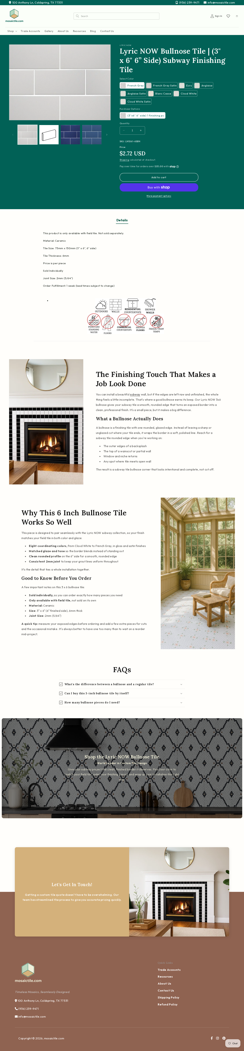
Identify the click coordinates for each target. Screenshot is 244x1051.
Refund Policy (168, 1004)
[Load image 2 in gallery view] (49, 135)
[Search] (77, 16)
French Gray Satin (165, 85)
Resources (165, 976)
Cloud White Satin (139, 101)
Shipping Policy (168, 997)
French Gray (136, 85)
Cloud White (189, 93)
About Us (164, 983)
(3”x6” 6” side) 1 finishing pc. (146, 115)
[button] (12, 31)
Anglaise (207, 85)
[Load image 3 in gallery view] (70, 135)
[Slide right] (107, 135)
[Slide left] (13, 135)
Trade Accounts (169, 970)
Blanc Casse (163, 93)
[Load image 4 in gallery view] (92, 135)
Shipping (124, 159)
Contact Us (166, 990)
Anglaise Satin (137, 93)
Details (122, 220)
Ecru (189, 85)
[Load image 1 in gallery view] (27, 135)
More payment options (159, 196)
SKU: (122, 141)
